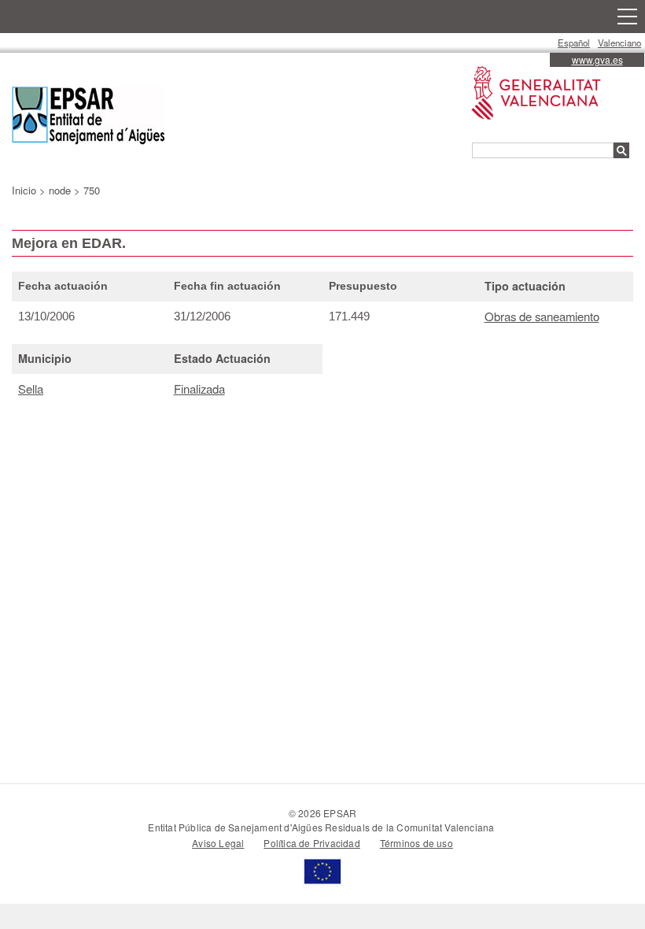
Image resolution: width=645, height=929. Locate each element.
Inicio (24, 190)
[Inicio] (88, 118)
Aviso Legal (218, 842)
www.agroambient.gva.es (528, 66)
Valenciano (619, 42)
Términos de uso (416, 842)
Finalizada (199, 388)
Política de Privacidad (311, 842)
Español (574, 42)
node (60, 190)
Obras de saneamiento (542, 316)
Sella (30, 388)
